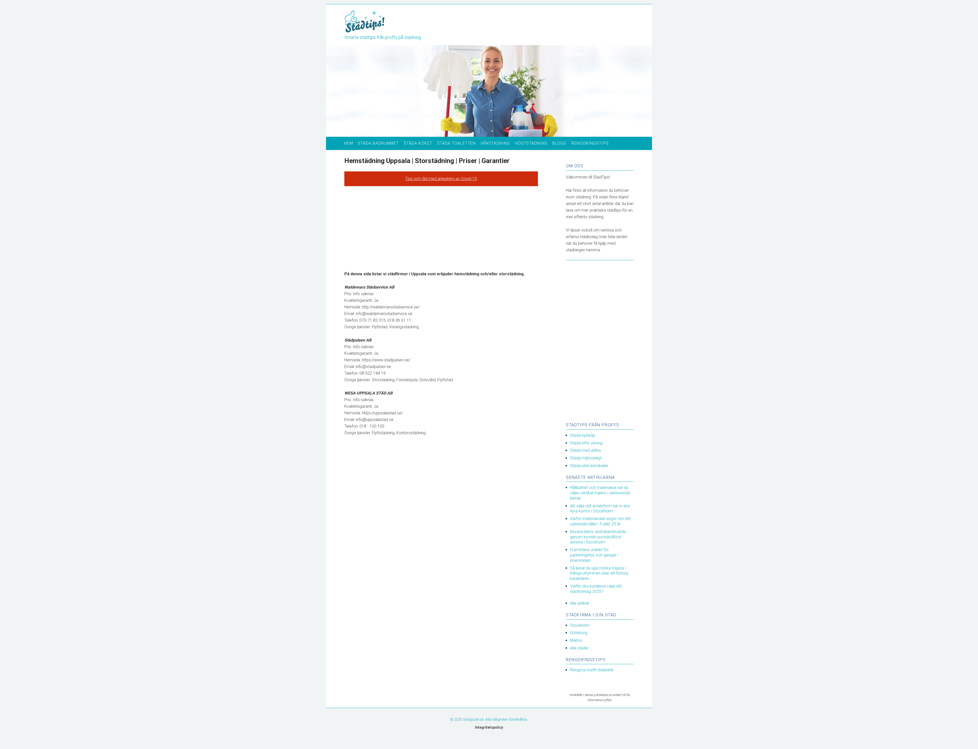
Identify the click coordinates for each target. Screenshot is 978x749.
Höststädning (531, 143)
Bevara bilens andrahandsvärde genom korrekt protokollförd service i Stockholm (598, 537)
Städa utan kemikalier (589, 465)
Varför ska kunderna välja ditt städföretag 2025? (596, 589)
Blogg (559, 143)
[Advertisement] (441, 228)
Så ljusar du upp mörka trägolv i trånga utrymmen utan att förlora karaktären (599, 573)
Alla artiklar (579, 603)
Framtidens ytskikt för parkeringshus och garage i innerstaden (594, 555)
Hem (348, 143)
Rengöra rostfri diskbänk (592, 670)
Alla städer (579, 648)
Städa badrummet (378, 143)
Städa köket (418, 143)
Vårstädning (495, 143)
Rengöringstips (590, 143)
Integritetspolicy (489, 727)
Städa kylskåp (582, 435)
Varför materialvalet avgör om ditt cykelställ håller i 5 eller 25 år (600, 521)
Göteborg (578, 632)
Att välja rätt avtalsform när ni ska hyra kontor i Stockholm (600, 508)
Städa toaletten (456, 143)
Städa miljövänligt (586, 458)
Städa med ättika (585, 450)
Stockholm (580, 625)
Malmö (576, 640)
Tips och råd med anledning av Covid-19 (441, 178)
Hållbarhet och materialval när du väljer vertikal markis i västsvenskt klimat (600, 493)
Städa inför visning (586, 443)
